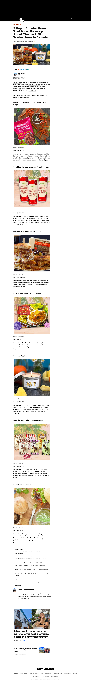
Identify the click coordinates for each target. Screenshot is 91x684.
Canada (36, 679)
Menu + (14, 18)
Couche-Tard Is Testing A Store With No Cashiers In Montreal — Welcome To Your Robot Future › (31, 552)
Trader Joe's (17, 82)
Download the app (39, 673)
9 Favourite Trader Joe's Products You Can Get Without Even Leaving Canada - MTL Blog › (32, 574)
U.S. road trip (32, 90)
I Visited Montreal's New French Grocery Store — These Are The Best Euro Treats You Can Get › (31, 559)
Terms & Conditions (54, 676)
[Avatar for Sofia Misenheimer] (14, 590)
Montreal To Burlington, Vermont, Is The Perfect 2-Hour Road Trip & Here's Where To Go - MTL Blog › (30, 566)
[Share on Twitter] (23, 69)
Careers (26, 673)
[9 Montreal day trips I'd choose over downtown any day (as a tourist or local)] (44, 650)
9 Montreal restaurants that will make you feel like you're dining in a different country (31, 634)
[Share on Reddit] (19, 69)
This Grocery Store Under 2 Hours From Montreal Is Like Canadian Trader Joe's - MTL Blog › (32, 570)
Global (48, 679)
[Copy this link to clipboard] (28, 69)
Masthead (75, 673)
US (40, 679)
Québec (44, 679)
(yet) (20, 88)
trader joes (30, 582)
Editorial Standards (67, 673)
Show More (17, 585)
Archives (21, 673)
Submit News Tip (48, 673)
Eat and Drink (17, 24)
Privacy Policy (46, 676)
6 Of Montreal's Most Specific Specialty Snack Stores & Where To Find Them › (31, 556)
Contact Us (31, 673)
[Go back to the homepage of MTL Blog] (22, 19)
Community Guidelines (57, 673)
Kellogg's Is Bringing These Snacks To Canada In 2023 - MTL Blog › (29, 562)
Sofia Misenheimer (22, 73)
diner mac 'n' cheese (34, 84)
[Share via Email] (26, 69)
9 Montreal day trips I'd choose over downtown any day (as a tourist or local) (25, 649)
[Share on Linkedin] (21, 69)
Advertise (16, 673)
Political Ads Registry (37, 676)
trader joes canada (40, 582)
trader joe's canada (20, 582)
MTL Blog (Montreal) (56, 679)
